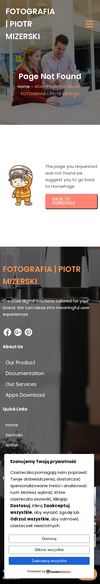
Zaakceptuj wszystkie (49, 561)
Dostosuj (49, 539)
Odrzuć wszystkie (49, 550)
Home (24, 86)
